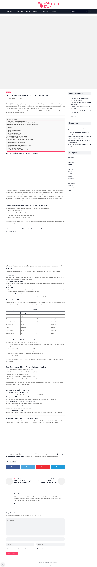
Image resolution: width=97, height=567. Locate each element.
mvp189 (70, 174)
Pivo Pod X (10, 127)
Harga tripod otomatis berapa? (14, 148)
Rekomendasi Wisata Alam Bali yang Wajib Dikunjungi (78, 128)
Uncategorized (71, 187)
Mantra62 (70, 169)
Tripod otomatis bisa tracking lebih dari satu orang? (19, 145)
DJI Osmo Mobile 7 (12, 125)
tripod (11, 103)
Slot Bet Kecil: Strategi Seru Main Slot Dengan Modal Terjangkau (79, 141)
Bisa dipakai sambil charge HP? (14, 146)
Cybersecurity (71, 162)
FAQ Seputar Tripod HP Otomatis (14, 141)
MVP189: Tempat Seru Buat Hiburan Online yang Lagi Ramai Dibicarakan (78, 133)
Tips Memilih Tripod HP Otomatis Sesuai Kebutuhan (18, 137)
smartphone (13, 461)
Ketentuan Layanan (48, 565)
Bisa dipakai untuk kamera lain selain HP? (17, 143)
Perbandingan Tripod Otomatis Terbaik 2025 (17, 136)
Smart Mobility (71, 183)
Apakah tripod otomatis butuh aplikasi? (16, 142)
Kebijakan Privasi (54, 562)
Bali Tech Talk (12, 98)
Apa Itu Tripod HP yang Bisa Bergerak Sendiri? (17, 121)
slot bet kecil (71, 178)
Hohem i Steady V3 (12, 128)
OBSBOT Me (10, 131)
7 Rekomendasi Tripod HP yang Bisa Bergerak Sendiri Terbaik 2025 (22, 124)
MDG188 (70, 171)
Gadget (8, 92)
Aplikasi (70, 160)
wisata (69, 190)
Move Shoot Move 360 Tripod (14, 134)
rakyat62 (70, 176)
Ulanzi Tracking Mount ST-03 (14, 133)
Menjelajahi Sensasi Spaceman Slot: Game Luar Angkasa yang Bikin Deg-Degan (79, 137)
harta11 (70, 167)
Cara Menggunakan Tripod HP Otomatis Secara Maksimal (19, 139)
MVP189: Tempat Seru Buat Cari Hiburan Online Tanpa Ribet (79, 145)
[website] (14, 503)
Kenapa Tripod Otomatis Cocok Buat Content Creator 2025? (20, 123)
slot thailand (71, 181)
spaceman (70, 185)
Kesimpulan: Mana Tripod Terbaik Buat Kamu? (17, 149)
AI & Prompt (71, 157)
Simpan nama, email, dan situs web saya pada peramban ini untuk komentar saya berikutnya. (26, 548)
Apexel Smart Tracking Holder (14, 130)
